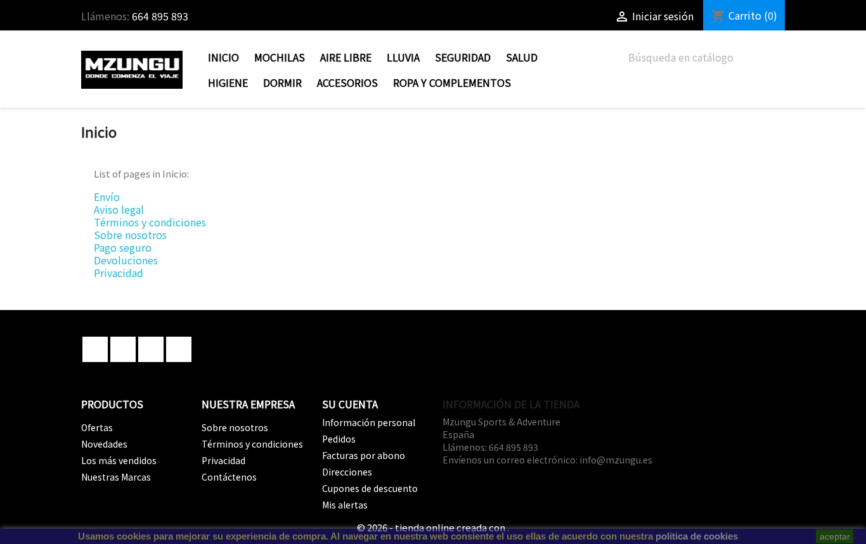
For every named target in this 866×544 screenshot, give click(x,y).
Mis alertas (345, 504)
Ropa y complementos (452, 82)
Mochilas (279, 57)
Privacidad (118, 272)
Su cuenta (350, 403)
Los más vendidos (119, 460)
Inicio (223, 57)
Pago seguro (123, 247)
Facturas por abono (363, 455)
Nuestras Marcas (116, 476)
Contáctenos (229, 476)
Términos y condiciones (150, 222)
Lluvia (403, 57)
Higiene (228, 82)
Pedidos (339, 438)
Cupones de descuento (370, 488)
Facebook (95, 349)
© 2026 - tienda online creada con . (433, 527)
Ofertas (97, 427)
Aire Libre (346, 57)
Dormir (282, 82)
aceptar (835, 536)
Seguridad (463, 57)
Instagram (178, 349)
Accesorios (347, 82)
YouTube (151, 349)
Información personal (368, 422)
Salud (522, 57)
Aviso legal (119, 209)
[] (780, 66)
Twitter (123, 349)
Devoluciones (126, 260)
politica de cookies (697, 536)
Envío (107, 196)
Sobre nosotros (130, 234)
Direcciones (347, 471)
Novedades (104, 443)
